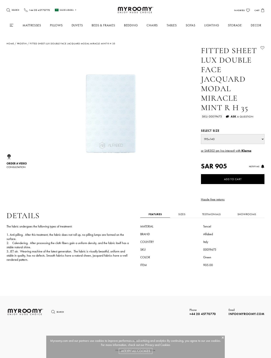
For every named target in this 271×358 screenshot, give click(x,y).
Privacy (149, 345)
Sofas (190, 25)
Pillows (56, 25)
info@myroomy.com (246, 314)
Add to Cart (233, 179)
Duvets (77, 25)
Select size (210, 131)
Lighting (211, 25)
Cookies (165, 345)
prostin (22, 43)
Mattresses (32, 25)
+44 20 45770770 (202, 314)
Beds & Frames (103, 25)
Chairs (152, 25)
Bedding (131, 25)
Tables (172, 25)
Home (10, 43)
